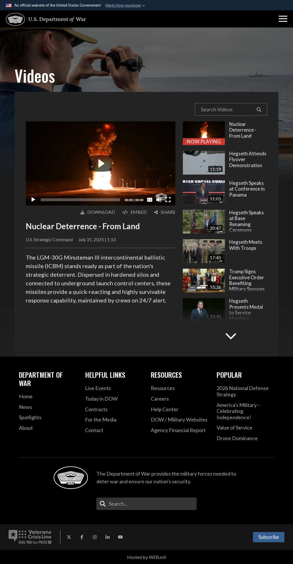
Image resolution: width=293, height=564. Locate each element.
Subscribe (268, 537)
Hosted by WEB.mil (146, 557)
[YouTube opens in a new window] (120, 537)
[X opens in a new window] (69, 537)
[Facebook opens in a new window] (82, 537)
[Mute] (159, 200)
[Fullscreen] (168, 200)
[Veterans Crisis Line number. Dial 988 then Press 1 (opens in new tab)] (30, 537)
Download (101, 212)
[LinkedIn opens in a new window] (107, 537)
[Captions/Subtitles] (150, 200)
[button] (283, 19)
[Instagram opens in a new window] (94, 537)
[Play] (33, 200)
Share (168, 212)
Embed (138, 212)
